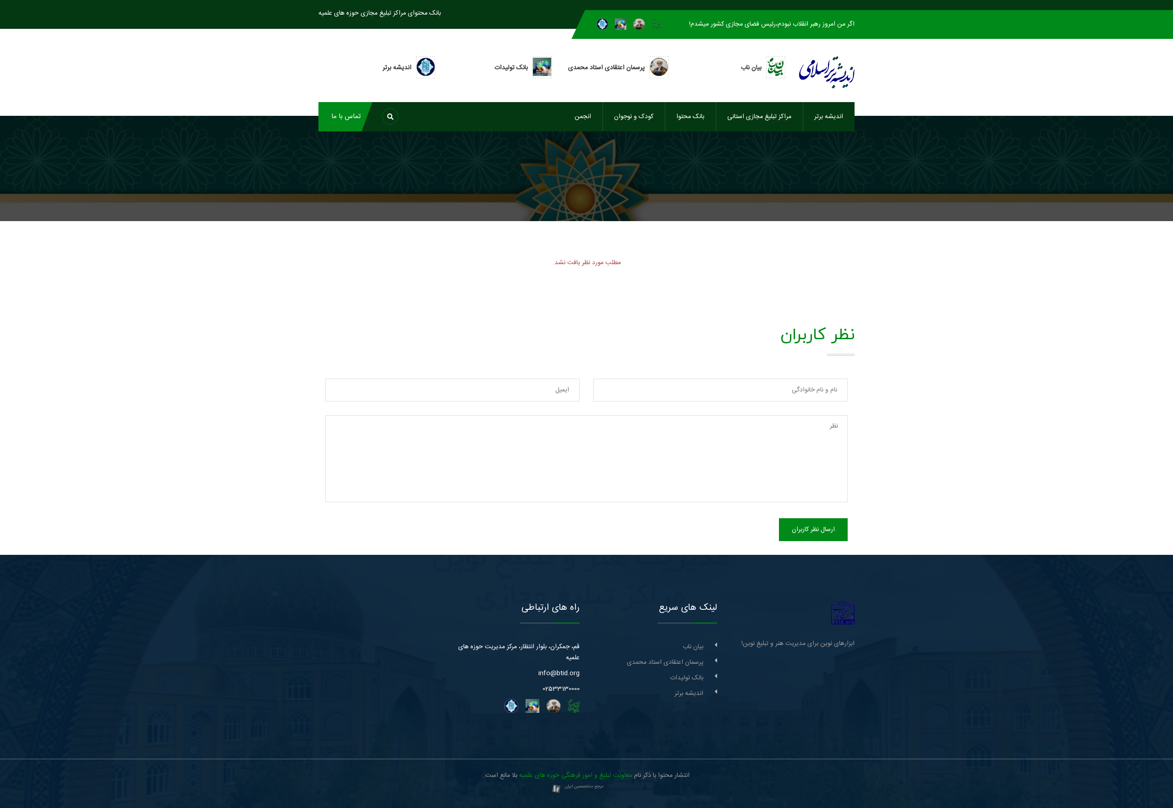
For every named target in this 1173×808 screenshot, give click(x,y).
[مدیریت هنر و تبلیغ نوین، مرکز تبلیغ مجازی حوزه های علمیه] (843, 612)
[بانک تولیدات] (620, 24)
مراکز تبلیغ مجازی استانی (759, 116)
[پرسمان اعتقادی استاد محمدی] (639, 24)
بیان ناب (693, 646)
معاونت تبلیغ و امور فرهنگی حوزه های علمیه (575, 775)
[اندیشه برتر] (602, 24)
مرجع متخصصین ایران (584, 786)
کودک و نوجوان (633, 116)
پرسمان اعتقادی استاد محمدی (665, 662)
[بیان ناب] (657, 24)
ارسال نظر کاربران (813, 529)
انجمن (583, 116)
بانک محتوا (690, 116)
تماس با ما (346, 116)
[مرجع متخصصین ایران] (556, 789)
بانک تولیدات (686, 677)
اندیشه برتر (828, 116)
